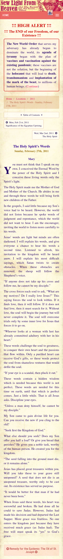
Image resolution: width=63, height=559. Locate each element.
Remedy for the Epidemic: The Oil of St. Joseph (33, 550)
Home (5, 15)
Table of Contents (31, 114)
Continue (32, 86)
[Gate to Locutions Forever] (50, 12)
